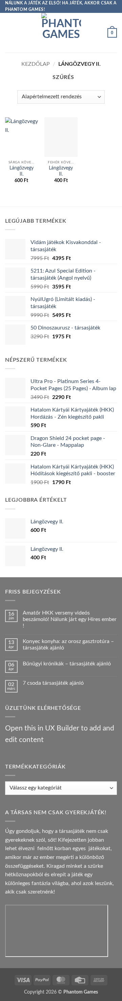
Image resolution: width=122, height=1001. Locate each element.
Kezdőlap (35, 64)
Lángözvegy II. (21, 171)
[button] (9, 32)
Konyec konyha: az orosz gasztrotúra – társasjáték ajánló (68, 644)
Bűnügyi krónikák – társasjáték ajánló (67, 663)
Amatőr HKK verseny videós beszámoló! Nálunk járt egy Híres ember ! (70, 619)
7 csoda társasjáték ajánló (53, 683)
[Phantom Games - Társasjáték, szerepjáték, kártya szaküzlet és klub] (61, 33)
